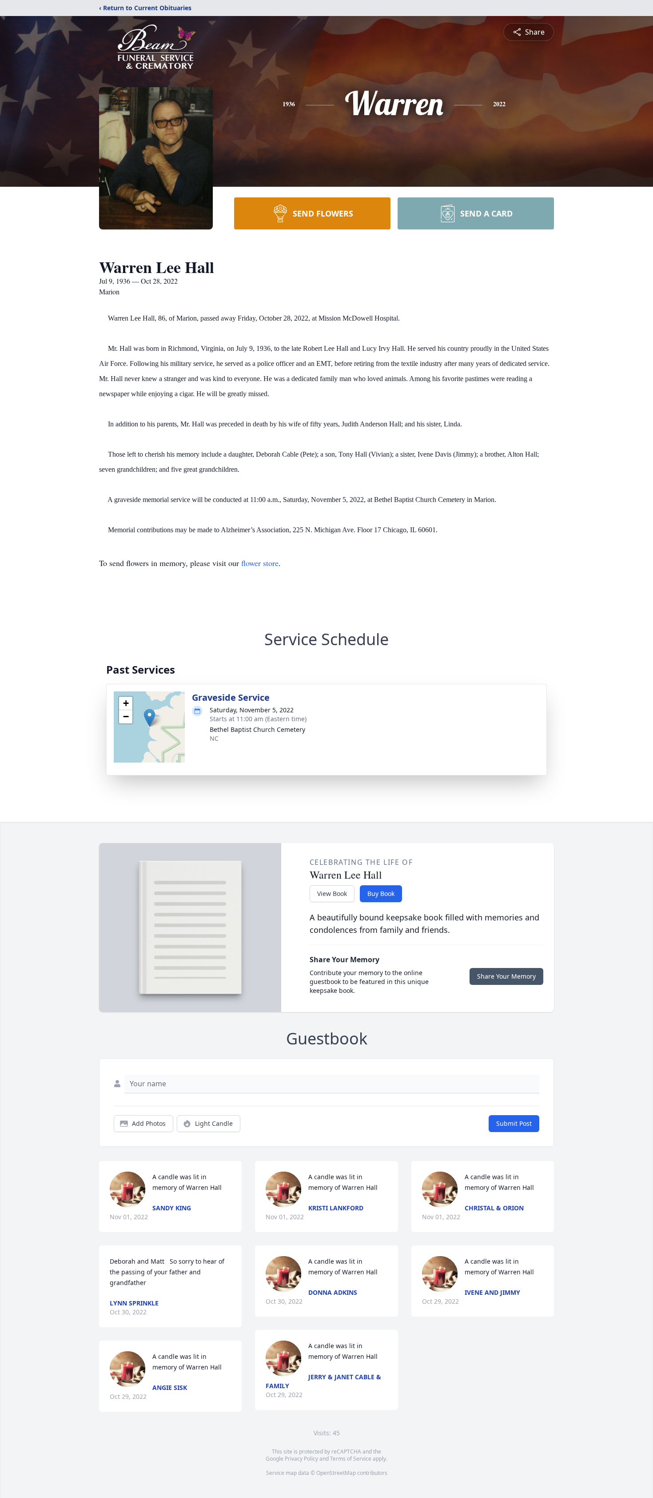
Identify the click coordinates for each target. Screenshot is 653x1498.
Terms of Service (350, 1458)
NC (214, 738)
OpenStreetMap (336, 1473)
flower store (260, 563)
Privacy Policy (301, 1458)
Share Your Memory (506, 976)
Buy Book (380, 893)
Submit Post (514, 1123)
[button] (149, 718)
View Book (332, 893)
